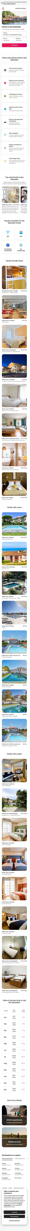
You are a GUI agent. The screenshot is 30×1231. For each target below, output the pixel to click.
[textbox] (8, 40)
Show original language (9, 3)
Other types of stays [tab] (20, 1158)
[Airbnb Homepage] (3, 8)
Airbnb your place (20, 8)
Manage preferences (14, 1220)
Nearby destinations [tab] (7, 1158)
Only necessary (14, 1216)
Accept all (14, 1212)
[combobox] (14, 35)
